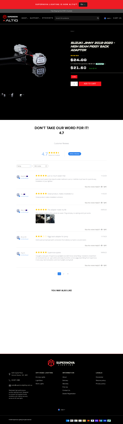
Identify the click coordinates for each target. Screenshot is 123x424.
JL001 (74, 77)
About (64, 377)
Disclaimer (99, 377)
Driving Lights (40, 377)
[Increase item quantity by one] (76, 84)
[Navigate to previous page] (55, 273)
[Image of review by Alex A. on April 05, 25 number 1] (40, 218)
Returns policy (101, 380)
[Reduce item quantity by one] (72, 84)
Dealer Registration (69, 393)
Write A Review (74, 154)
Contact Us (66, 390)
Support (34, 18)
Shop (24, 18)
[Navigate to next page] (68, 273)
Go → (83, 4)
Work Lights (40, 384)
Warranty (65, 384)
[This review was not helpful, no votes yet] (104, 187)
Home (72, 31)
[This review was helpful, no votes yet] (101, 187)
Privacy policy (101, 384)
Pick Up (65, 387)
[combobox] (24, 166)
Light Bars (39, 380)
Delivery (65, 380)
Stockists (47, 18)
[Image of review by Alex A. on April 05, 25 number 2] (50, 218)
